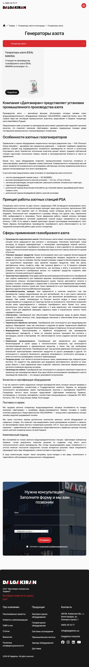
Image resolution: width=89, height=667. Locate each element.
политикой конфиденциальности (53, 546)
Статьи (6, 631)
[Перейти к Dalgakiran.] (4, 25)
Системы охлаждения (42, 631)
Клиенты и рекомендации (15, 620)
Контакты (66, 607)
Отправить (44, 540)
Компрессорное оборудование (39, 615)
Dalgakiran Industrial (70, 636)
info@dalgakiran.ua (70, 630)
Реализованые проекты (14, 614)
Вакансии (7, 637)
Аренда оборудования (42, 643)
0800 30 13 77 (11, 3)
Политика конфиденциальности (13, 644)
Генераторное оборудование (39, 624)
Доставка (36, 648)
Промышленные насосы (43, 637)
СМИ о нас (8, 625)
